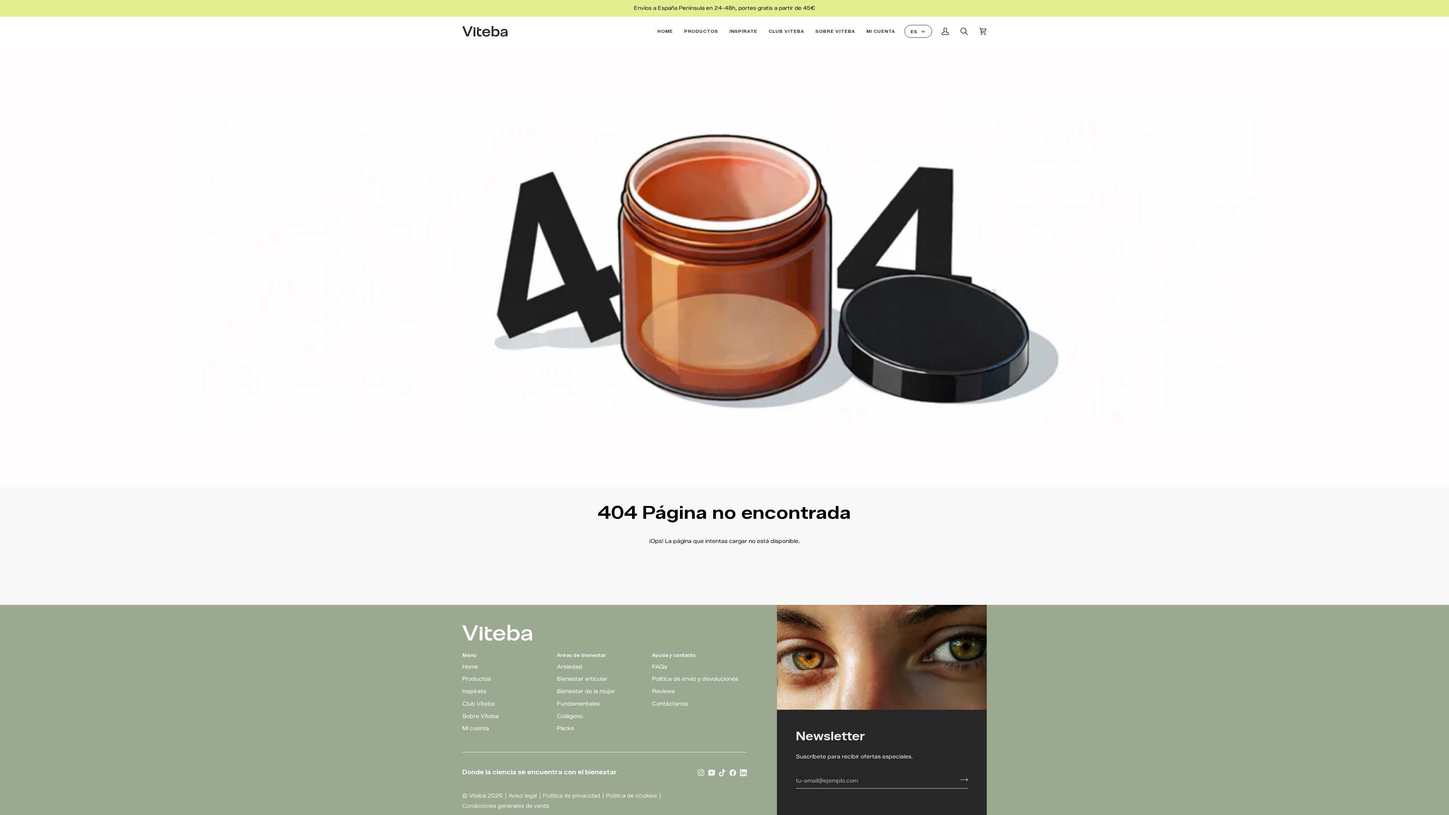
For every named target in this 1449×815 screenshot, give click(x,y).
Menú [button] (469, 655)
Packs (565, 728)
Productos (476, 678)
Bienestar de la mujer (586, 691)
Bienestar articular (582, 678)
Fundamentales (578, 703)
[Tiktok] (722, 772)
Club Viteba (478, 703)
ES (914, 31)
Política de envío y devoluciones (695, 678)
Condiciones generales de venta (505, 806)
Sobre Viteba (480, 716)
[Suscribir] (961, 779)
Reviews (663, 691)
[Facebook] (732, 772)
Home (470, 666)
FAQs (659, 666)
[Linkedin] (743, 772)
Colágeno (570, 716)
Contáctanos (670, 703)
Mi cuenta (475, 728)
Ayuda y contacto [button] (674, 655)
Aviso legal (523, 796)
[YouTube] (711, 772)
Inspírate (474, 691)
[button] (701, 31)
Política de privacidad (571, 796)
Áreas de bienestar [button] (581, 655)
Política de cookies (631, 796)
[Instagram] (701, 772)
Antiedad (569, 666)
